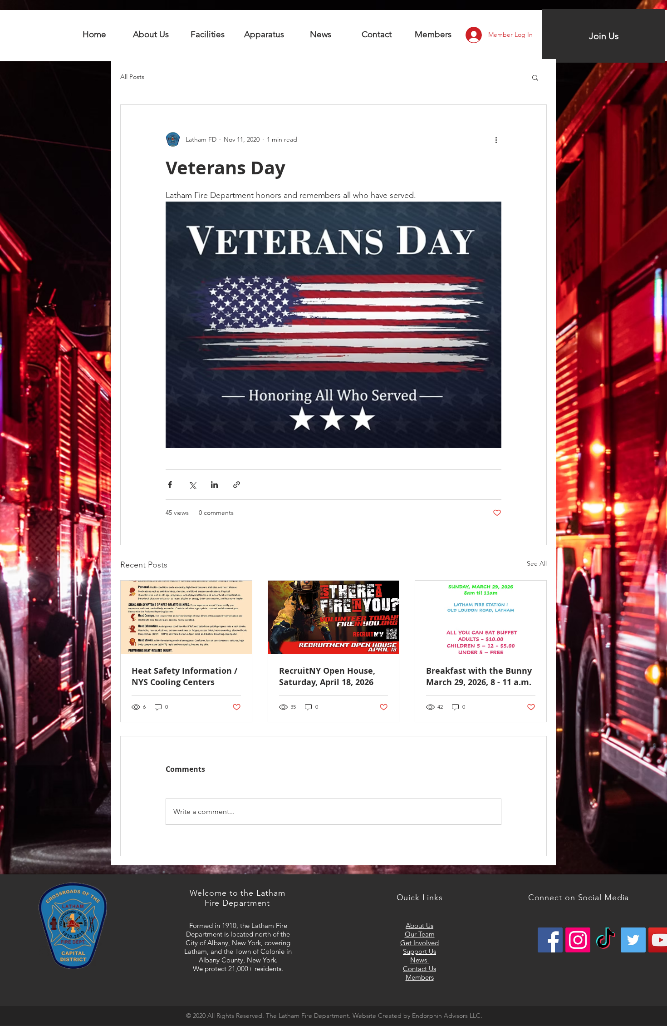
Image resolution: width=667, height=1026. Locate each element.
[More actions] (495, 139)
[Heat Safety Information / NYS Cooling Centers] (186, 617)
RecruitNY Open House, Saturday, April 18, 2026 (327, 676)
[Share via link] (236, 484)
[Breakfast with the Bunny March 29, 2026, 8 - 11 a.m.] (480, 617)
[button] (207, 34)
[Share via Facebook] (170, 484)
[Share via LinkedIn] (214, 484)
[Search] (546, 29)
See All (537, 563)
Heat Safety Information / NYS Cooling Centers (184, 676)
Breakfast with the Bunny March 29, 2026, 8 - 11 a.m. (479, 676)
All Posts (132, 77)
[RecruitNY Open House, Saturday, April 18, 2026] (333, 617)
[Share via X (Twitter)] (192, 484)
